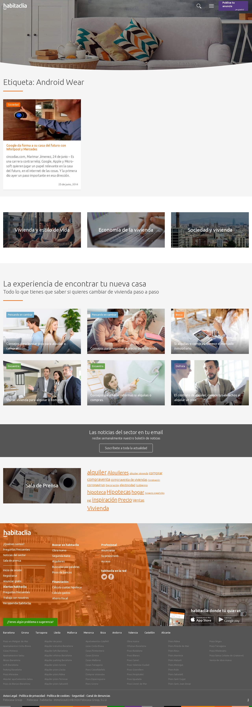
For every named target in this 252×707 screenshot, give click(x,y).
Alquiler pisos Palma (54, 674)
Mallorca (72, 632)
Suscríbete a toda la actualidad (126, 448)
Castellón (150, 632)
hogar (138, 492)
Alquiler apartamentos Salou (18, 679)
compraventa (98, 479)
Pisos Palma (174, 641)
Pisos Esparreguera (95, 679)
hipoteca (96, 492)
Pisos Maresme (10, 674)
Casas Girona (92, 655)
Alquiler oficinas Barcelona (58, 655)
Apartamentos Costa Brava (17, 646)
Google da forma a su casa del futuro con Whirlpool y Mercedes (36, 147)
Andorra (117, 632)
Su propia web (110, 555)
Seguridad (78, 695)
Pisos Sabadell (175, 674)
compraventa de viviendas (129, 479)
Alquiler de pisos (53, 641)
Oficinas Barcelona (136, 646)
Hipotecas (119, 492)
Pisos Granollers (135, 669)
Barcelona (9, 632)
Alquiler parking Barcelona (58, 660)
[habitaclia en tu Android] (229, 622)
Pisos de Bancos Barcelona (16, 684)
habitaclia (46, 699)
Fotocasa (32, 699)
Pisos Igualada (134, 679)
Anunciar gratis (12, 581)
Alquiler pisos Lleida (54, 669)
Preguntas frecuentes (16, 549)
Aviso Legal (10, 695)
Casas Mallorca (93, 660)
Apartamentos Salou (13, 655)
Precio (125, 500)
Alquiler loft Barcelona (56, 651)
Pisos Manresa (175, 655)
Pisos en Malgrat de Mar (15, 641)
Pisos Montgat (175, 665)
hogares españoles (154, 493)
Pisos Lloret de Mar (137, 684)
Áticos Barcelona (11, 660)
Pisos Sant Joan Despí (179, 684)
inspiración (104, 500)
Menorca (89, 632)
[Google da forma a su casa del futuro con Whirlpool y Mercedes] (42, 119)
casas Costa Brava (95, 646)
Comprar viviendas (95, 674)
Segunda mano (61, 555)
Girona (25, 632)
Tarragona (41, 632)
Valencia (133, 632)
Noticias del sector (14, 555)
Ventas (138, 500)
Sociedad (13, 104)
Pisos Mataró (175, 660)
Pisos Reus (173, 651)
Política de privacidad (32, 695)
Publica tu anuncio (233, 6)
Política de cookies (58, 695)
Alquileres (118, 472)
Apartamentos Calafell (97, 641)
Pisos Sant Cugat (177, 679)
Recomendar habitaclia (17, 603)
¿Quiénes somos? (13, 544)
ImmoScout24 (62, 699)
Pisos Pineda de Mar (178, 646)
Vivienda (98, 508)
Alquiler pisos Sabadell (56, 684)
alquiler (97, 472)
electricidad (127, 485)
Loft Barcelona (10, 665)
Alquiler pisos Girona (55, 665)
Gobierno (142, 485)
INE (89, 500)
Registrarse (10, 575)
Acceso (105, 561)
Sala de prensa (12, 560)
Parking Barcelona (12, 669)
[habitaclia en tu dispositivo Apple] (203, 622)
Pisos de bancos (62, 572)
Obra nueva (59, 550)
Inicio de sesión (12, 570)
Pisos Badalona (134, 651)
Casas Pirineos (10, 651)
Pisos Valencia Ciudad (138, 665)
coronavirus (96, 485)
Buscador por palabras (66, 566)
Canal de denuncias (98, 695)
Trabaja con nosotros (16, 597)
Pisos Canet (133, 660)
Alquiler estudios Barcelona (58, 646)
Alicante (165, 632)
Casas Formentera (95, 651)
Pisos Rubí (173, 669)
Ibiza (103, 632)
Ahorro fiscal (60, 598)
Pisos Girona (92, 684)
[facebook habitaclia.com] (111, 577)
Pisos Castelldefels (95, 669)
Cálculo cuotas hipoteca (67, 587)
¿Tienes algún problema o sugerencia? (30, 621)
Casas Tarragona (94, 665)
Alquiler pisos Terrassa (56, 679)
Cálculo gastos (61, 592)
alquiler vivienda (139, 473)
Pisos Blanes (133, 655)
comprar (155, 473)
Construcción (154, 480)
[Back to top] (243, 698)
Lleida (57, 632)
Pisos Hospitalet (135, 674)
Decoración (112, 485)
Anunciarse (108, 550)
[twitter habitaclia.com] (104, 577)
